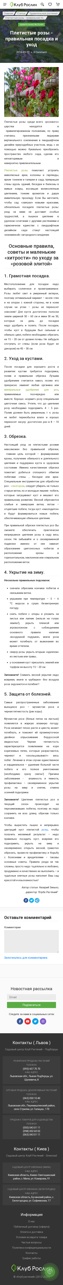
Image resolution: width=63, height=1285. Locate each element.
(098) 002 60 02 (31, 1131)
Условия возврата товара (31, 1237)
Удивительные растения (43, 13)
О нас (31, 1221)
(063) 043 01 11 (31, 1134)
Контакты (31, 1253)
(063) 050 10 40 (31, 1098)
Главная (8, 13)
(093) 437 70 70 (31, 1068)
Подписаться (31, 1005)
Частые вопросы (31, 1242)
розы (45, 829)
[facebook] (25, 900)
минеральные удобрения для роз (31, 389)
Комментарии (12, 927)
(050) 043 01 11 (31, 1127)
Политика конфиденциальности (31, 1247)
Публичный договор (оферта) (32, 1226)
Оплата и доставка (31, 1232)
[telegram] (37, 900)
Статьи (21, 13)
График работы (31, 1258)
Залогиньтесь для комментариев (25, 957)
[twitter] (31, 900)
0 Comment (40, 52)
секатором (17, 486)
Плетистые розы (16, 170)
